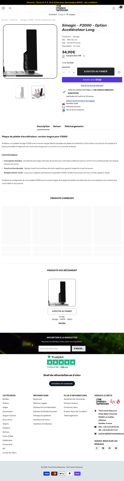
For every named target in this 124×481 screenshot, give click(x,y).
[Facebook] (96, 448)
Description (43, 126)
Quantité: (66, 67)
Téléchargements (74, 126)
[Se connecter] (113, 8)
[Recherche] (10, 8)
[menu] (3, 8)
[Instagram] (103, 448)
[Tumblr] (109, 448)
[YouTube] (116, 448)
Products (14, 20)
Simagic (76, 37)
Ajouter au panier (95, 71)
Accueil (5, 20)
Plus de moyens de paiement (92, 86)
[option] (62, 2)
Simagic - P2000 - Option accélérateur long (62, 319)
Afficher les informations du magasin (80, 101)
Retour (57, 126)
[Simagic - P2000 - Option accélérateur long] (62, 292)
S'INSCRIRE (79, 348)
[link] (119, 72)
